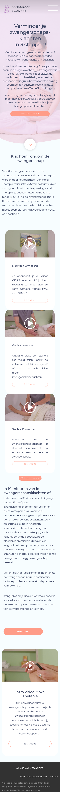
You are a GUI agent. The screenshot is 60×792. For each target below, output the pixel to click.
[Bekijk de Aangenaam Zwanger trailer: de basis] (30, 244)
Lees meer (23, 631)
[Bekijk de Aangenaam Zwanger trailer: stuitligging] (30, 407)
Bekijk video (30, 300)
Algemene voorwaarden (33, 776)
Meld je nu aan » (30, 113)
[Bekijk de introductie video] (30, 665)
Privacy (54, 776)
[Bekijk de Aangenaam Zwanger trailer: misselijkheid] (30, 323)
